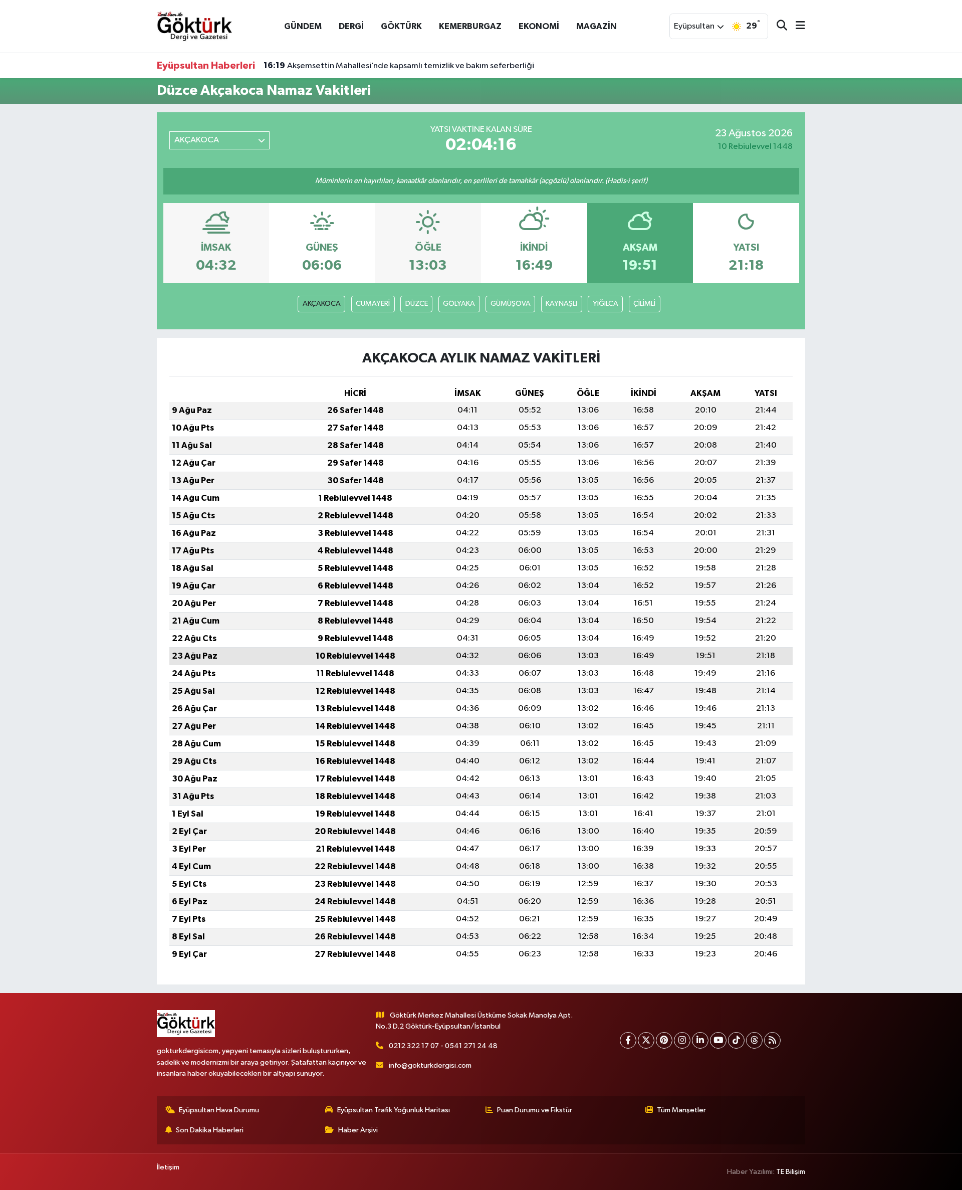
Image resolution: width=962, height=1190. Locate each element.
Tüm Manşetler (681, 1110)
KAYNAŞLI (561, 303)
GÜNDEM (303, 26)
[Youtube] (718, 1040)
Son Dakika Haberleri (210, 1130)
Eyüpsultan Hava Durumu (219, 1110)
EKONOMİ (539, 26)
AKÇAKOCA (322, 303)
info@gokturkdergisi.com (430, 1065)
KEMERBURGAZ (470, 26)
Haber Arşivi (358, 1130)
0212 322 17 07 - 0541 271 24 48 (443, 1046)
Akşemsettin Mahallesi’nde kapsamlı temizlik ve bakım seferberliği (399, 65)
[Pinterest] (664, 1040)
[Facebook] (628, 1040)
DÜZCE (416, 303)
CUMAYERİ (373, 303)
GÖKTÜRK (401, 26)
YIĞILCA (605, 303)
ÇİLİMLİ (644, 303)
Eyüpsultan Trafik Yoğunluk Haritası (393, 1110)
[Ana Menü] (796, 26)
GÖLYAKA (459, 303)
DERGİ (351, 26)
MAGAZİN (596, 26)
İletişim (168, 1167)
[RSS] (772, 1040)
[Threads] (754, 1040)
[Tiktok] (736, 1040)
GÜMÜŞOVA (511, 303)
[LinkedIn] (700, 1040)
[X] (646, 1040)
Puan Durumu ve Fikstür (534, 1110)
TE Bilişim (790, 1171)
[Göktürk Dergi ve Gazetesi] (194, 26)
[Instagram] (682, 1040)
